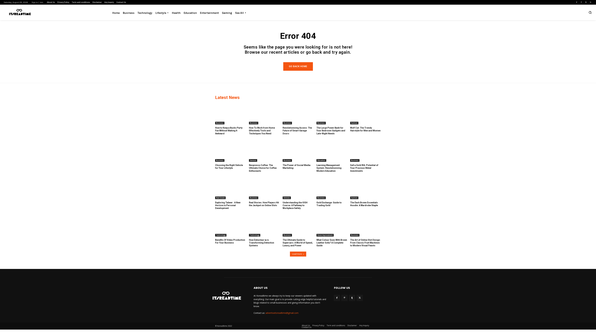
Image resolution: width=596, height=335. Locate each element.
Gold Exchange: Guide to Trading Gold (329, 204)
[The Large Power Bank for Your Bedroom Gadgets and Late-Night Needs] (331, 113)
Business (220, 123)
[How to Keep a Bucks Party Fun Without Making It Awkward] (230, 113)
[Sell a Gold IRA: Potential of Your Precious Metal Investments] (365, 151)
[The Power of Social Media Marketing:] (298, 151)
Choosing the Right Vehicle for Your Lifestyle (229, 166)
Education (321, 160)
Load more (297, 254)
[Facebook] (576, 2)
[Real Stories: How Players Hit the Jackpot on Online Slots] (264, 188)
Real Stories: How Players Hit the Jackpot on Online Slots (264, 204)
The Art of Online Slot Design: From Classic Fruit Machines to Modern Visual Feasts (365, 243)
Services (253, 160)
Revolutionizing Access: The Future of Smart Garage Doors (297, 131)
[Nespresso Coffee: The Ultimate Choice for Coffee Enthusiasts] (264, 151)
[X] (590, 2)
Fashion (354, 123)
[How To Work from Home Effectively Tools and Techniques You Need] (264, 113)
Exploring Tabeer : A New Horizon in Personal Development (227, 205)
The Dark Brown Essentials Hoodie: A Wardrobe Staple (364, 204)
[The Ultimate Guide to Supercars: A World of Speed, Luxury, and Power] (298, 226)
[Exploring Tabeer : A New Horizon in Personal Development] (230, 188)
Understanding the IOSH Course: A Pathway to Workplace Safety (295, 205)
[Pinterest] (581, 2)
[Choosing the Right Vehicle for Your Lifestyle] (230, 151)
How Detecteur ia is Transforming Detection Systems (261, 243)
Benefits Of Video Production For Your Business (230, 241)
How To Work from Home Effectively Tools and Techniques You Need (262, 131)
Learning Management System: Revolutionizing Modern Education (328, 168)
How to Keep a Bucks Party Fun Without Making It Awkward (228, 131)
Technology (221, 235)
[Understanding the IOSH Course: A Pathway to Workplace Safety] (298, 188)
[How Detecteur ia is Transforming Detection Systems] (264, 226)
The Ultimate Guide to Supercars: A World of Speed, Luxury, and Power (298, 243)
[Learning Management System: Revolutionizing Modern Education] (331, 151)
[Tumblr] (586, 2)
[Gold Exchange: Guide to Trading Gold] (331, 188)
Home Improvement (325, 235)
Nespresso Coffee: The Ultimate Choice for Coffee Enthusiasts (263, 168)
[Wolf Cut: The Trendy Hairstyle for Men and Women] (365, 113)
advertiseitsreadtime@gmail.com (282, 312)
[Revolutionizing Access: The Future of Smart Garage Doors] (298, 113)
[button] (590, 12)
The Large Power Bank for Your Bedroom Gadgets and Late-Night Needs (330, 131)
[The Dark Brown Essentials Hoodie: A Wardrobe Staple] (365, 188)
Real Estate (220, 198)
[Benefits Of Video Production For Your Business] (230, 226)
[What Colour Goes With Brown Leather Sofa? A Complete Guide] (331, 226)
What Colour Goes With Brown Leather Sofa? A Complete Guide (331, 243)
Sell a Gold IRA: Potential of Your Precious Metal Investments (364, 168)
